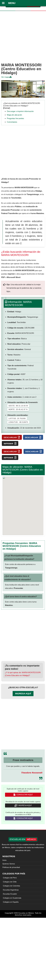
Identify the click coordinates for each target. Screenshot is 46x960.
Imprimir (9, 444)
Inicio (4, 860)
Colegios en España (11, 902)
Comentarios (12, 122)
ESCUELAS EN (23, 839)
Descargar (10, 437)
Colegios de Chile (10, 882)
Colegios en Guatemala (12, 898)
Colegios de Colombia (11, 886)
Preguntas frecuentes (15, 118)
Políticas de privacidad (11, 867)
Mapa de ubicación (14, 115)
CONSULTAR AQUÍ (24, 795)
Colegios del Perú (10, 878)
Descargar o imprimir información (20, 111)
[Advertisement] (23, 36)
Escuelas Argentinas (11, 890)
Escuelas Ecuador (10, 894)
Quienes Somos (8, 864)
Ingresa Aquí (23, 693)
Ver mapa (5, 77)
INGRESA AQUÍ (25, 805)
